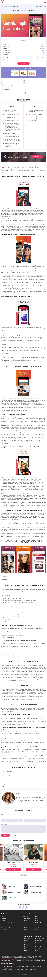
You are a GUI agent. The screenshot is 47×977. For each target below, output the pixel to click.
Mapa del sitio (4, 931)
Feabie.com (37, 925)
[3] (11, 814)
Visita (23, 63)
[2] (10, 814)
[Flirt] (32, 73)
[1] (8, 814)
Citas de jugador (38, 946)
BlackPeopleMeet (39, 923)
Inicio (2, 916)
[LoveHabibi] (4, 892)
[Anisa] (8, 798)
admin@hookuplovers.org (7, 959)
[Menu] (45, 2)
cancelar (13, 835)
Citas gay (37, 942)
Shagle (25, 929)
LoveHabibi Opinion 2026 (14, 892)
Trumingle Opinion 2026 (35, 892)
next (25, 875)
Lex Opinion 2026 (12, 897)
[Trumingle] (26, 892)
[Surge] (4, 886)
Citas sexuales (27, 938)
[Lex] (4, 898)
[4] (13, 814)
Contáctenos (4, 925)
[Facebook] (2, 86)
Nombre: (3, 818)
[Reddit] (20, 907)
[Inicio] (8, 2)
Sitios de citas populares (19, 93)
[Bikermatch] (26, 886)
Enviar (5, 835)
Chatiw (36, 918)
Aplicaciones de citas (6, 93)
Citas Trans (26, 946)
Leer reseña (13, 866)
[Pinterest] (11, 86)
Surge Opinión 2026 (13, 886)
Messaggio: (4, 824)
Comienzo (36, 156)
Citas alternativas (5, 89)
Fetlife (36, 916)
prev (21, 875)
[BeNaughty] (23, 73)
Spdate (36, 929)
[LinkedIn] (5, 86)
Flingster (25, 923)
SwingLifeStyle (27, 918)
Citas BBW (26, 940)
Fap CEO (37, 927)
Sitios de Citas (38, 934)
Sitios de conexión (39, 936)
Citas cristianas (38, 940)
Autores (3, 920)
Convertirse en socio (5, 929)
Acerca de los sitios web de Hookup (9, 923)
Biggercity (26, 927)
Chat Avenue (26, 920)
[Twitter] (8, 86)
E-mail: (26, 818)
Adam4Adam (26, 916)
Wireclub (26, 925)
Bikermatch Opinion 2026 (36, 886)
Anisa (17, 793)
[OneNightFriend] (15, 73)
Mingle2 (36, 920)
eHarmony (26, 931)
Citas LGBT (37, 931)
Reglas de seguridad (5, 927)
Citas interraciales (28, 936)
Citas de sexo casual (39, 938)
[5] (14, 814)
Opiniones (3, 918)
